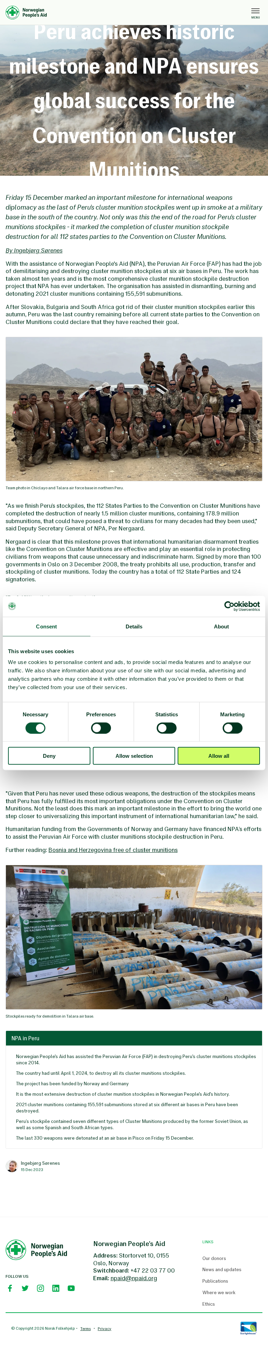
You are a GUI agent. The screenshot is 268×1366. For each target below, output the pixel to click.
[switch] (101, 727)
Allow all (218, 756)
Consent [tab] (46, 626)
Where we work (219, 1293)
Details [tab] (134, 626)
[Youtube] (71, 1288)
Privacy (104, 1328)
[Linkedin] (56, 1288)
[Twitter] (25, 1288)
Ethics (208, 1304)
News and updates (221, 1270)
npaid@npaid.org (134, 1278)
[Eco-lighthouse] (248, 1328)
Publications (215, 1281)
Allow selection (134, 756)
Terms (85, 1328)
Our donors (214, 1258)
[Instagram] (40, 1288)
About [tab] (221, 626)
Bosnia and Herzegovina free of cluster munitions (113, 850)
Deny (49, 756)
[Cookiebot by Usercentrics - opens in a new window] (229, 606)
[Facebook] (10, 1288)
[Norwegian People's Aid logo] (127, 13)
